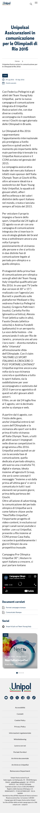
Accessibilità (20, 707)
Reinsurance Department (20, 771)
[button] (17, 673)
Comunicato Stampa (13, 612)
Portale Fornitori (20, 752)
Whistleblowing (20, 739)
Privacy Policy (20, 726)
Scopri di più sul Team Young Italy (18, 626)
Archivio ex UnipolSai (20, 765)
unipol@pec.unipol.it (18, 782)
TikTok (34, 697)
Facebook (22, 697)
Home (17, 61)
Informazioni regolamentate (20, 733)
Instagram (28, 697)
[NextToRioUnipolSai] (20, 650)
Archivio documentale (20, 758)
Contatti (20, 714)
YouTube (6, 697)
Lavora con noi (20, 746)
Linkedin (11, 697)
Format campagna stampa (16, 607)
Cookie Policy (20, 720)
